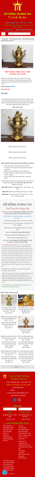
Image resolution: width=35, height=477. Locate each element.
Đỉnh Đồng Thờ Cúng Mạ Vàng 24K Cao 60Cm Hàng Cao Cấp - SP (9, 358)
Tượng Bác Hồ (22, 441)
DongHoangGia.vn (20, 390)
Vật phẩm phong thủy (8, 468)
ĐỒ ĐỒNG (9, 204)
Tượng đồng (21, 450)
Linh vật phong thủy (8, 466)
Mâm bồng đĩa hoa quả (24, 433)
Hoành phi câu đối (7, 429)
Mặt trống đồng (22, 458)
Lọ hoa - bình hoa (22, 437)
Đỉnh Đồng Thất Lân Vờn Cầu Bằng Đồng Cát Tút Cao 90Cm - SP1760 (9, 309)
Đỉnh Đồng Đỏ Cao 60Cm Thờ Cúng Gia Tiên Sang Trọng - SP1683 (9, 343)
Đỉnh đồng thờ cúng (15, 39)
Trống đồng (21, 456)
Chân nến (20, 426)
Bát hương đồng (7, 431)
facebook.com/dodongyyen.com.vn (20, 235)
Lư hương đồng (22, 427)
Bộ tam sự (6, 433)
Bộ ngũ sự (6, 435)
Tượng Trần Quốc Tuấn (24, 445)
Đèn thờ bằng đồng (23, 429)
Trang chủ (5, 39)
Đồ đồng (5, 440)
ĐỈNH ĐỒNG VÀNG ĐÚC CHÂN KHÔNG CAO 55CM (17, 72)
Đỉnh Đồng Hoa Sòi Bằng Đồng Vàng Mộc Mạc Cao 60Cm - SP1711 (9, 324)
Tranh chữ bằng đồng (8, 462)
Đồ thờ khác (21, 439)
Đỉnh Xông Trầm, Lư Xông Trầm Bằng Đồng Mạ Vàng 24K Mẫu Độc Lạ (26, 309)
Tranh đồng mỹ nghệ (8, 460)
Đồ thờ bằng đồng (7, 426)
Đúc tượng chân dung (24, 454)
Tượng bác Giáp (22, 443)
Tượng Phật (21, 452)
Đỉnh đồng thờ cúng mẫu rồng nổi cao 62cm (26, 330)
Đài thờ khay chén (23, 431)
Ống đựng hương (7, 437)
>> (23, 367)
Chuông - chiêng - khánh (24, 435)
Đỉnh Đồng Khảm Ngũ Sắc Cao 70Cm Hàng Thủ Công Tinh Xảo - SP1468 (26, 358)
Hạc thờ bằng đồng (8, 439)
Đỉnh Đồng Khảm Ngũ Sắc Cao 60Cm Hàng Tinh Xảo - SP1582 (26, 343)
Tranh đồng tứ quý (8, 464)
